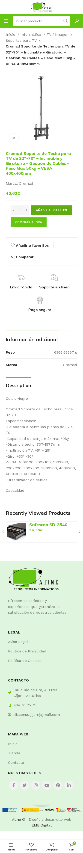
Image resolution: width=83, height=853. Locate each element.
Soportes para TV (22, 40)
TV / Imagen (58, 34)
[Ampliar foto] (13, 138)
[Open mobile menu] (5, 21)
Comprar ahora (28, 222)
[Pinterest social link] (57, 785)
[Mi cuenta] (77, 21)
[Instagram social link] (35, 785)
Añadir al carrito (51, 210)
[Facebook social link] (13, 785)
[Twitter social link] (24, 785)
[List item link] (41, 642)
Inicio (11, 34)
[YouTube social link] (46, 785)
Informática (31, 34)
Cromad (26, 183)
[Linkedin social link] (69, 785)
